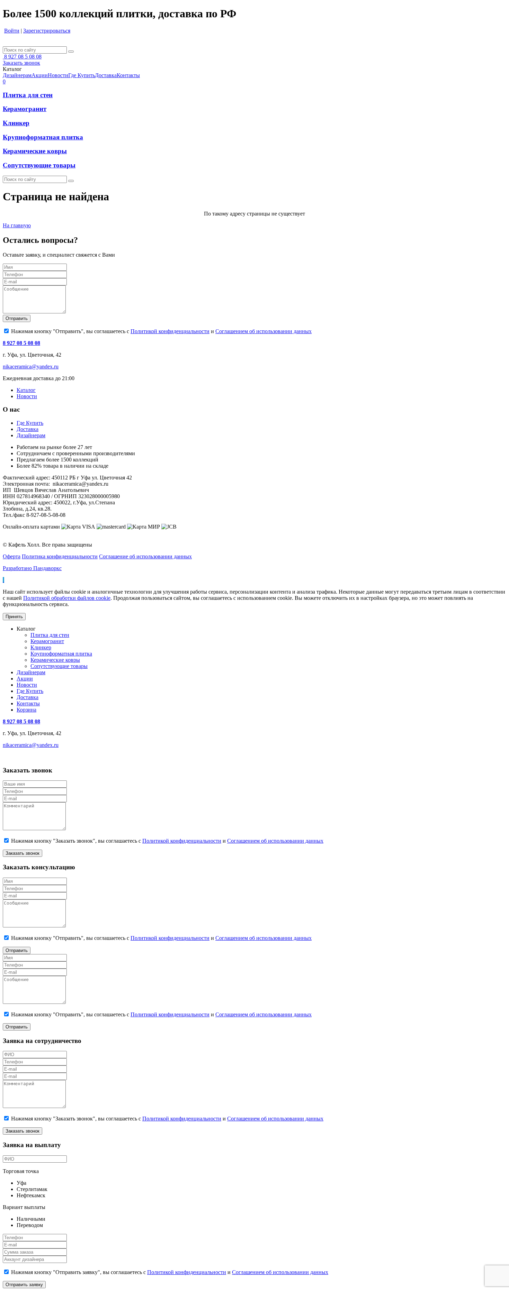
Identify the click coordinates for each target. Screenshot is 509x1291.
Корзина (26, 710)
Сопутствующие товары (39, 165)
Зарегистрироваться (46, 31)
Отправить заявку (24, 1284)
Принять (14, 616)
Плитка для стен (28, 95)
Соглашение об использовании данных (145, 556)
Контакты (28, 703)
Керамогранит (24, 108)
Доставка (27, 429)
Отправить (17, 318)
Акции (25, 678)
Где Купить (30, 423)
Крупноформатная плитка (43, 137)
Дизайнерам (31, 435)
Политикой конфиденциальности (170, 331)
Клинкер (16, 123)
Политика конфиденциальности (60, 556)
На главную (17, 225)
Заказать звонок (21, 63)
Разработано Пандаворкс (32, 568)
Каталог (26, 390)
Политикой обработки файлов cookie (66, 598)
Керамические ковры (35, 151)
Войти (11, 31)
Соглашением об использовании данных (263, 331)
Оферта (11, 556)
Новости (27, 396)
